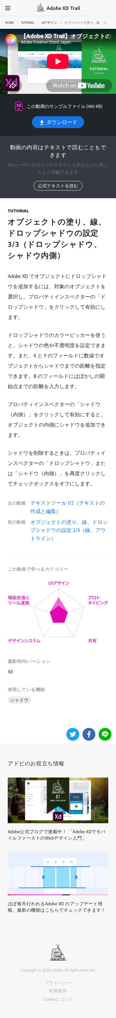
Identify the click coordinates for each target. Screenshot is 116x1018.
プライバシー (58, 982)
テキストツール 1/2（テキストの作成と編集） (67, 507)
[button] (8, 8)
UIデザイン (49, 22)
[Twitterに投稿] (72, 734)
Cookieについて (58, 999)
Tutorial (27, 22)
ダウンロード (61, 122)
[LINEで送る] (105, 734)
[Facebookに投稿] (88, 734)
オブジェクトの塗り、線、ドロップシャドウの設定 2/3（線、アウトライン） (69, 530)
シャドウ (19, 700)
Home (9, 22)
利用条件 (58, 990)
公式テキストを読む (58, 185)
